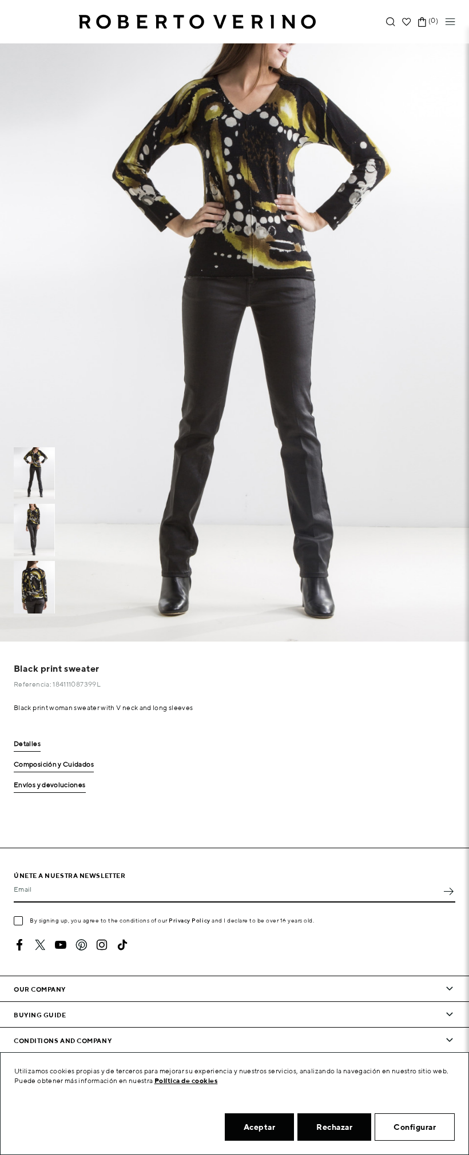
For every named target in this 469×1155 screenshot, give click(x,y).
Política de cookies (186, 1080)
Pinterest (81, 945)
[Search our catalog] (390, 22)
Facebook (19, 945)
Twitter (40, 945)
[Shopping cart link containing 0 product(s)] (422, 22)
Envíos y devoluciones (50, 785)
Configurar (415, 1127)
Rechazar (334, 1127)
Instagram (102, 945)
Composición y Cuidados (54, 764)
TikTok (122, 945)
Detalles (27, 744)
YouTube (60, 945)
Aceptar (260, 1127)
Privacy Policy (189, 920)
